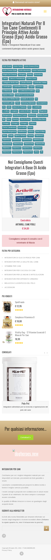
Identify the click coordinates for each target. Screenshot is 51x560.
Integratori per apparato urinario (21, 279)
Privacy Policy (7, 550)
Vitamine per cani (13, 266)
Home (4, 45)
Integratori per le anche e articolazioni (24, 275)
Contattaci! (24, 437)
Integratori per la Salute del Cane (21, 262)
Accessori (10, 287)
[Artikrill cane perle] (25, 200)
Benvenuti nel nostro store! (27, 2)
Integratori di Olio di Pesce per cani (22, 258)
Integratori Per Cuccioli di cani (20, 270)
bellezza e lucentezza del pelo (20, 283)
